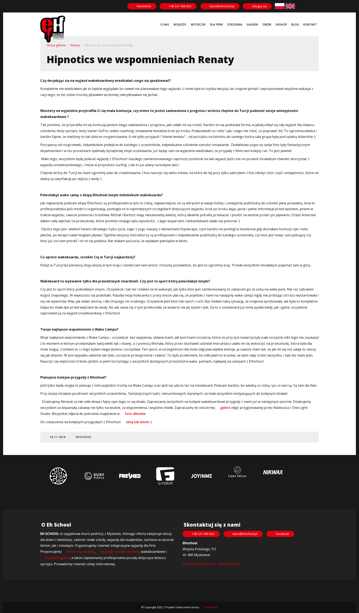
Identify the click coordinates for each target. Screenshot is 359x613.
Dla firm (216, 24)
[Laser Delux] (237, 472)
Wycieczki (198, 24)
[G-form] (165, 476)
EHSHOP (281, 24)
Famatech (210, 607)
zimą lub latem (137, 422)
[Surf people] (94, 476)
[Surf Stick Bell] (58, 476)
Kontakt (310, 24)
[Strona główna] (52, 29)
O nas (164, 24)
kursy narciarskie (80, 551)
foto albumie (135, 413)
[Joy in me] (201, 476)
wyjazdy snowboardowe (120, 551)
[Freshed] (129, 476)
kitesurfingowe (57, 557)
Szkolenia (234, 24)
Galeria (252, 24)
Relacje (75, 45)
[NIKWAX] (273, 472)
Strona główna (56, 45)
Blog (295, 24)
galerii (225, 407)
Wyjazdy (179, 24)
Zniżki (266, 24)
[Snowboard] (279, 6)
